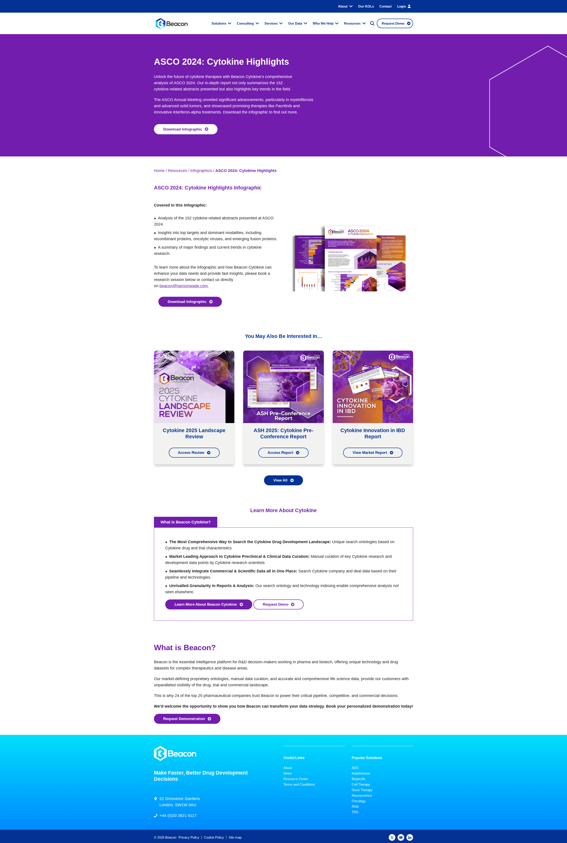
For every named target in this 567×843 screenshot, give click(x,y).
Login (401, 6)
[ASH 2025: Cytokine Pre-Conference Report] (283, 386)
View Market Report (370, 453)
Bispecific (359, 779)
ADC (355, 768)
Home (159, 170)
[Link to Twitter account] (392, 837)
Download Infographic (182, 129)
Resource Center (296, 779)
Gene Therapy (362, 790)
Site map (235, 837)
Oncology (359, 801)
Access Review (191, 453)
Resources (352, 23)
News (288, 773)
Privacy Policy (189, 837)
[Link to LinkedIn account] (409, 837)
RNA (355, 806)
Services (271, 23)
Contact (385, 6)
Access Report (280, 453)
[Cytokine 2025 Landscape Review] (194, 386)
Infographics (201, 170)
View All (280, 480)
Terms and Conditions (299, 784)
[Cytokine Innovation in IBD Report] (373, 386)
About (343, 6)
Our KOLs (366, 6)
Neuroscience (362, 795)
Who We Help (323, 23)
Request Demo (275, 604)
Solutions (219, 23)
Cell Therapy (361, 784)
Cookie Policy (214, 837)
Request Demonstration (184, 719)
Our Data (295, 23)
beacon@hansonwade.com (183, 286)
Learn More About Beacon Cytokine (206, 604)
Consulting (245, 23)
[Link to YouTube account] (401, 837)
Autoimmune (361, 773)
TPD (355, 812)
